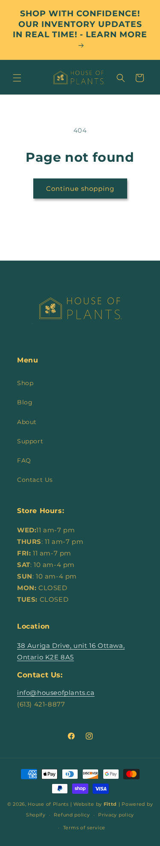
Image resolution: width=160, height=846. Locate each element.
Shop (25, 383)
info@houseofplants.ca (56, 693)
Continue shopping (80, 188)
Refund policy (72, 815)
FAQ (24, 460)
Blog (24, 402)
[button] (17, 77)
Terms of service (84, 828)
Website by (95, 804)
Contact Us (35, 480)
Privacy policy (116, 815)
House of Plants (48, 804)
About (27, 422)
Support (30, 441)
